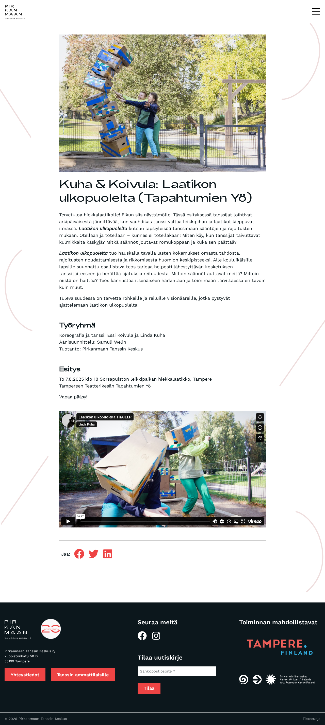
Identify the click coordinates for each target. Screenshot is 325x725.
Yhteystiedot (25, 674)
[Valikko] (316, 12)
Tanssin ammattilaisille (83, 674)
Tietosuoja (311, 719)
